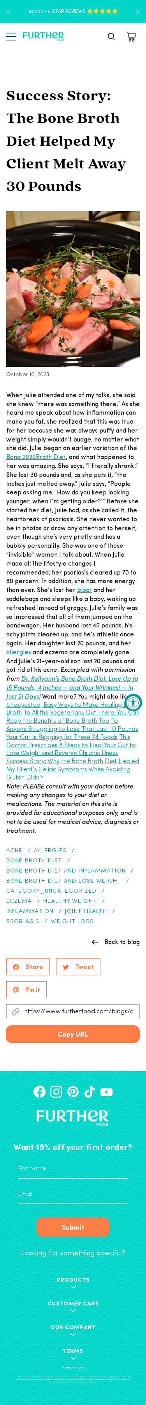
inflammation (30, 911)
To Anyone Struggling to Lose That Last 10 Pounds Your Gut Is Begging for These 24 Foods (72, 729)
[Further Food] (43, 37)
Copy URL (73, 1034)
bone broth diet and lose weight (63, 881)
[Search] (111, 36)
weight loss (72, 922)
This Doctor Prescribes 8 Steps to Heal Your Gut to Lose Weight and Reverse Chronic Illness (71, 745)
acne (14, 851)
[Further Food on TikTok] (89, 1091)
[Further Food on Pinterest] (73, 1091)
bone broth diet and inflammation (66, 871)
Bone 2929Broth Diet (36, 456)
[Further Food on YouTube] (106, 1091)
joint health (86, 911)
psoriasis (22, 922)
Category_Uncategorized (51, 891)
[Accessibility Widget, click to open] (133, 702)
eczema (19, 901)
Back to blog (122, 942)
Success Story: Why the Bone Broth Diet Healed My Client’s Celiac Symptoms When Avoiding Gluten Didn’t (72, 770)
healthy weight (70, 901)
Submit (73, 1227)
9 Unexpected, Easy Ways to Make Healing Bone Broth (72, 705)
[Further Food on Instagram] (56, 1091)
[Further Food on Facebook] (39, 1091)
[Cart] (132, 37)
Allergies (50, 851)
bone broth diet (34, 861)
